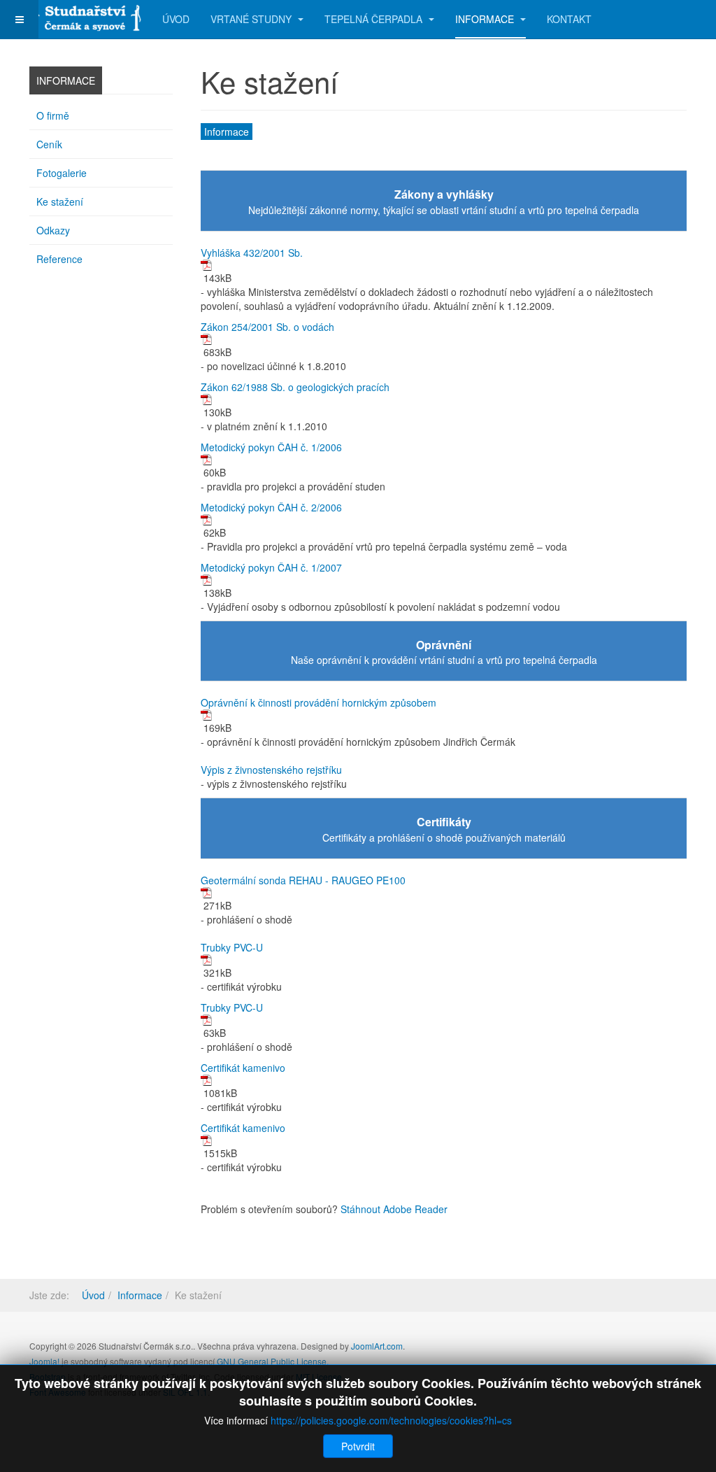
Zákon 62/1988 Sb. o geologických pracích (295, 387)
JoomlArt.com (377, 1346)
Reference (59, 259)
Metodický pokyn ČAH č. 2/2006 (271, 507)
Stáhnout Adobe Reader (394, 1209)
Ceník (49, 144)
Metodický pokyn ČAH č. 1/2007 (271, 567)
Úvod (175, 19)
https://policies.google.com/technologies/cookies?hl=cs (391, 1420)
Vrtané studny (252, 19)
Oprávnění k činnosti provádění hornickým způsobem (318, 702)
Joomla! (44, 1361)
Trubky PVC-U (232, 947)
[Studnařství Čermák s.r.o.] (85, 15)
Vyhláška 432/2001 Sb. (252, 253)
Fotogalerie (61, 173)
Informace (486, 19)
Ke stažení (59, 201)
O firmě (52, 115)
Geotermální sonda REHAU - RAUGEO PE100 (303, 880)
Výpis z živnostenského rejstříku (271, 770)
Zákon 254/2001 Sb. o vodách (267, 327)
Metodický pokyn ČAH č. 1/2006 (271, 447)
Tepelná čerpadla (374, 19)
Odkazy (53, 230)
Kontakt (569, 19)
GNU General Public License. (273, 1361)
